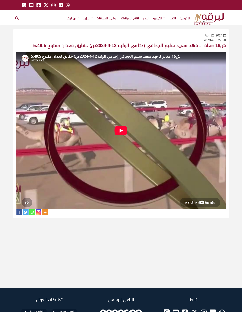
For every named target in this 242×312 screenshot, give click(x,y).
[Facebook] (19, 212)
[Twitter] (26, 212)
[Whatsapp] (32, 212)
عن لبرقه (71, 18)
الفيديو (158, 18)
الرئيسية (185, 18)
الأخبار (172, 18)
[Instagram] (38, 212)
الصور (146, 18)
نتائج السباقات (130, 18)
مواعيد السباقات (107, 18)
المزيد (87, 18)
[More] (45, 212)
